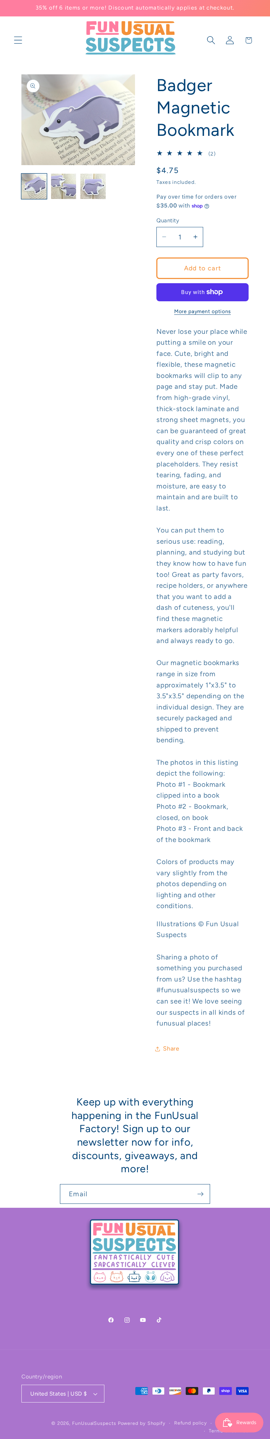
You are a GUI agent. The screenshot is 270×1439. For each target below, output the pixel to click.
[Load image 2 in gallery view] (63, 186)
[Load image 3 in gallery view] (93, 186)
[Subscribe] (200, 1194)
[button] (18, 40)
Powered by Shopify (142, 1423)
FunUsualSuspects (94, 1423)
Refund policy (190, 1423)
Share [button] (171, 1048)
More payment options (202, 311)
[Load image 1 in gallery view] (34, 186)
